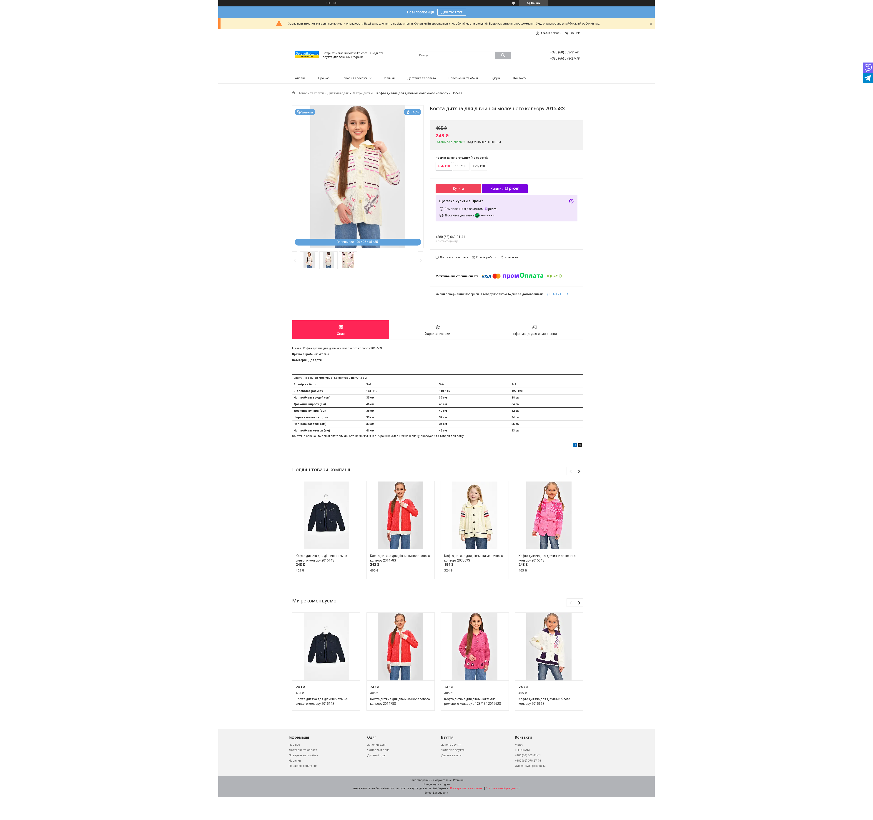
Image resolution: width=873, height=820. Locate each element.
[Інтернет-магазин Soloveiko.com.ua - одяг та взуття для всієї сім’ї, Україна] (307, 55)
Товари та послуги (355, 78)
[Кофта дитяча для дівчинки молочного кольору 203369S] (475, 515)
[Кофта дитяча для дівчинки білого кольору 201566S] (549, 647)
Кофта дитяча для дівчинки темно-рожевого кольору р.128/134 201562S (472, 701)
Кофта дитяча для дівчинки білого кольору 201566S (544, 701)
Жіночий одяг (376, 744)
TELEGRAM (522, 750)
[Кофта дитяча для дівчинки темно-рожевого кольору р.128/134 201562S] (475, 647)
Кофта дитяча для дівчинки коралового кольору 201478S (400, 558)
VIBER (519, 744)
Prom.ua (458, 780)
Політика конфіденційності (503, 788)
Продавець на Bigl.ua (436, 784)
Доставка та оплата (421, 78)
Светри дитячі (362, 93)
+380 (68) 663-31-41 (528, 755)
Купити (458, 189)
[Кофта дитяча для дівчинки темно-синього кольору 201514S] (326, 515)
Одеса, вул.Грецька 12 (530, 765)
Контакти (520, 78)
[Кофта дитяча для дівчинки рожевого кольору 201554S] (549, 515)
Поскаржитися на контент (467, 788)
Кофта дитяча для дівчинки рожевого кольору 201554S (547, 558)
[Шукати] (503, 55)
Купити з (497, 189)
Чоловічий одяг (378, 750)
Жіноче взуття (451, 744)
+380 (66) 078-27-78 (528, 760)
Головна (300, 78)
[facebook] (575, 446)
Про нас (323, 78)
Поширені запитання (303, 765)
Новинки (389, 78)
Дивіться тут (451, 12)
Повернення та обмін (463, 78)
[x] (580, 446)
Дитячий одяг (338, 93)
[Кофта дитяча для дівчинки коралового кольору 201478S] (400, 515)
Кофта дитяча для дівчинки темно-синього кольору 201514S (322, 558)
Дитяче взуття (451, 755)
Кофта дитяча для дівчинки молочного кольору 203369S (473, 558)
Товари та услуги (311, 93)
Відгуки (496, 78)
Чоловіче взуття (452, 750)
